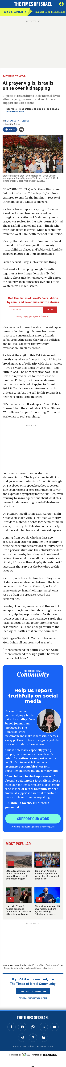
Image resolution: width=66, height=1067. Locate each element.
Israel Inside (20, 965)
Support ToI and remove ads (50, 12)
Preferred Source (15, 111)
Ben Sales (10, 121)
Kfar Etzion (33, 965)
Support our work (33, 818)
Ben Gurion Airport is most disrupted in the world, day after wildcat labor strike (46, 875)
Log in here (42, 997)
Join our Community (15, 12)
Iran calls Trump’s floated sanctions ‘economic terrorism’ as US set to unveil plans (18, 910)
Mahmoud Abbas (33, 968)
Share (12, 129)
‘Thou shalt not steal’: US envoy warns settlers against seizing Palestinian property (47, 910)
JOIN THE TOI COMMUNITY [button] (33, 991)
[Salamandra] (50, 1055)
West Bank (45, 965)
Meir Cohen (58, 965)
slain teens (48, 968)
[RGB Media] (26, 1054)
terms (47, 316)
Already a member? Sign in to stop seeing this (33, 826)
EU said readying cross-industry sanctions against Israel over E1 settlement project (18, 875)
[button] (61, 4)
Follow (24, 121)
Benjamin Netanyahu (13, 968)
